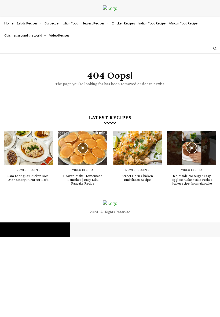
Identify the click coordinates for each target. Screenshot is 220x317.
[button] (215, 48)
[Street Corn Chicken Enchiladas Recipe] (137, 148)
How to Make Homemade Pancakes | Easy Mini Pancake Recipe (82, 179)
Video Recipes (83, 169)
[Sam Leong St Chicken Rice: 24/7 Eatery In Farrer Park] (28, 148)
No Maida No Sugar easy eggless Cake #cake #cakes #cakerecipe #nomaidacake (191, 179)
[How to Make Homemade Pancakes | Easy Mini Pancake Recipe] (82, 148)
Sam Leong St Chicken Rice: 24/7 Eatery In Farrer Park (28, 178)
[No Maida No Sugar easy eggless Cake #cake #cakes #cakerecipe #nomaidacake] (191, 148)
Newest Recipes (28, 169)
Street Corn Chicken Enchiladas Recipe (137, 178)
